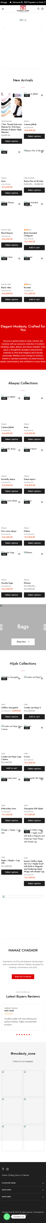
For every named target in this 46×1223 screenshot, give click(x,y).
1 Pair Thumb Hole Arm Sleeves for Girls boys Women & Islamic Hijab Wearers (11, 128)
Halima (27, 531)
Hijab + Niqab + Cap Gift (10, 861)
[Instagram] (7, 1169)
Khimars (27, 583)
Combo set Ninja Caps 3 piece (11, 758)
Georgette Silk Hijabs (33, 808)
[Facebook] (3, 1169)
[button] (4, 28)
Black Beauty (7, 233)
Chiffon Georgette (9, 707)
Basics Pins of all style (33, 181)
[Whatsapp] (7, 1216)
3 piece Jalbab (30, 124)
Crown (27, 756)
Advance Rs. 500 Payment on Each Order (26, 2)
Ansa (3, 181)
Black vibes (6, 287)
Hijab (3, 704)
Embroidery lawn (8, 808)
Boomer (27, 287)
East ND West (6, 230)
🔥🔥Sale (27, 230)
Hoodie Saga (7, 583)
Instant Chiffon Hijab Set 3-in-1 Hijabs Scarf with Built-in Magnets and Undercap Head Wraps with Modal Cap (34, 866)
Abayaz (26, 121)
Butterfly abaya (8, 479)
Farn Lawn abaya (8, 531)
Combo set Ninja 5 (32, 707)
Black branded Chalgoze (30, 234)
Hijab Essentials (6, 121)
